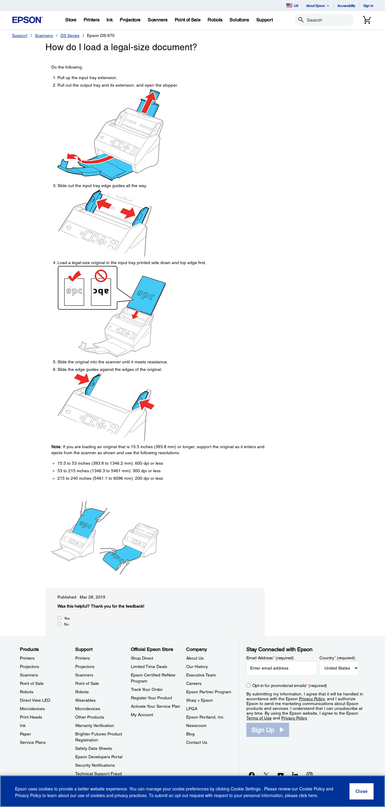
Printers (27, 658)
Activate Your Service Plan (155, 706)
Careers (194, 683)
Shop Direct (142, 658)
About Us (195, 658)
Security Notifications (95, 765)
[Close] (362, 791)
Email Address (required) (270, 657)
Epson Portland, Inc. (205, 717)
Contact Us (196, 742)
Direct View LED (35, 700)
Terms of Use (259, 718)
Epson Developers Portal (98, 756)
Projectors (29, 666)
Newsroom (196, 725)
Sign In (368, 6)
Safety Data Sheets (93, 748)
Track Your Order (147, 689)
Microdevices (32, 708)
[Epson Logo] (27, 20)
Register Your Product (151, 697)
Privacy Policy (312, 698)
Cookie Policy (312, 789)
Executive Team (201, 675)
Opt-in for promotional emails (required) (289, 685)
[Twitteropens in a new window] (266, 774)
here (312, 795)
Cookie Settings (246, 789)
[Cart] (367, 20)
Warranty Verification (94, 725)
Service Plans (33, 742)
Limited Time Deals (149, 666)
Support (19, 35)
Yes (67, 618)
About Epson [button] (315, 6)
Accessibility (346, 6)
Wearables (85, 700)
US (296, 6)
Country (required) (337, 657)
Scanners (44, 35)
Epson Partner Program (208, 691)
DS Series (69, 35)
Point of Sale (32, 683)
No (66, 624)
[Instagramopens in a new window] (309, 774)
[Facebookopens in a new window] (251, 774)
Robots (26, 691)
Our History (197, 666)
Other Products (89, 717)
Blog (190, 734)
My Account (142, 714)
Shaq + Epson (199, 700)
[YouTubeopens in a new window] (280, 774)
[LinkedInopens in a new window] (295, 774)
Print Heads (31, 717)
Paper (25, 734)
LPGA (191, 708)
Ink (23, 725)
